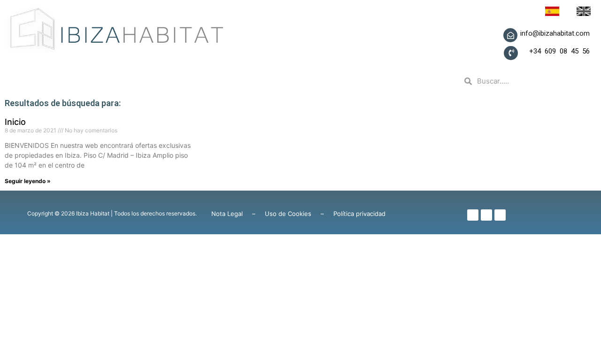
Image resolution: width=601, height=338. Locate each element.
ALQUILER (333, 81)
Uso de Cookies (288, 213)
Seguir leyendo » (28, 180)
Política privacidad (359, 213)
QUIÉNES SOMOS (117, 81)
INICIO (44, 81)
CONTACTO (401, 81)
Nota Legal (227, 213)
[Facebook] (472, 215)
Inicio (15, 122)
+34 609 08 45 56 (554, 51)
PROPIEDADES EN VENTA (233, 81)
